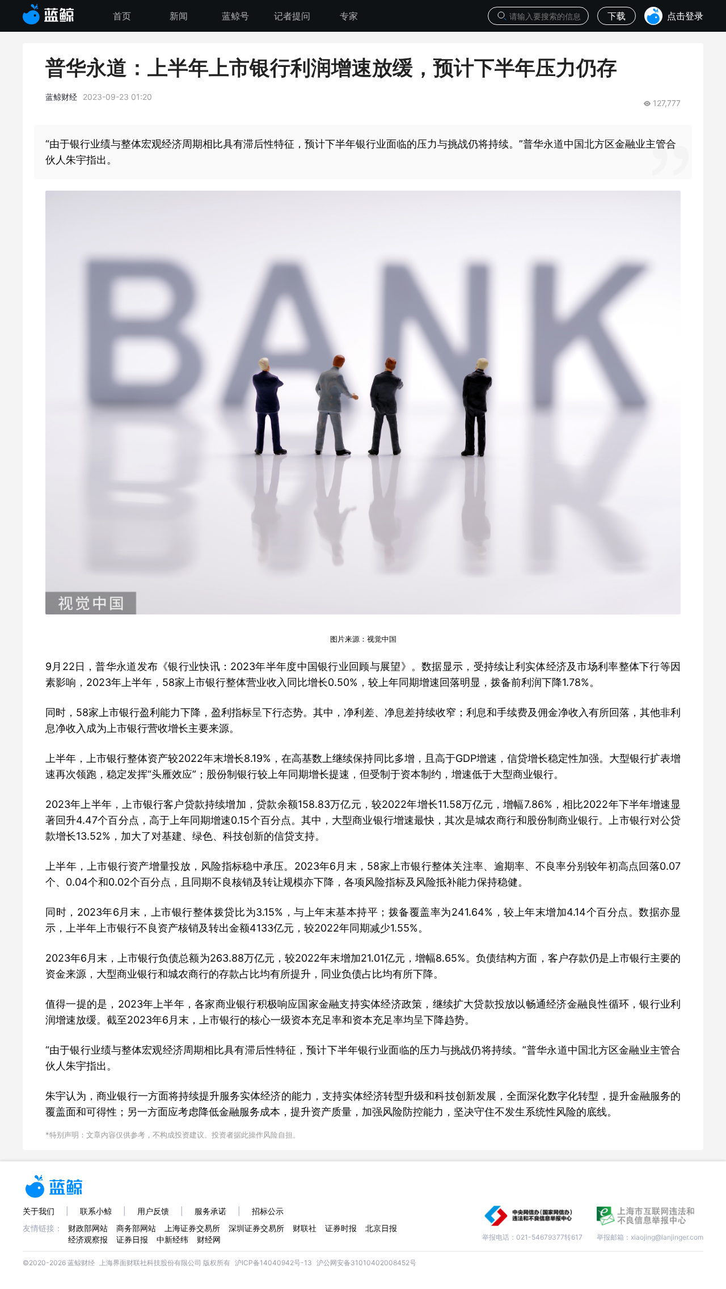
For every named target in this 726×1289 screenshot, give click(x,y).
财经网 (209, 1239)
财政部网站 (88, 1228)
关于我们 (38, 1211)
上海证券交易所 (192, 1228)
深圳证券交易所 (256, 1228)
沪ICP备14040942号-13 (273, 1262)
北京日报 (381, 1228)
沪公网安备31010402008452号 (366, 1262)
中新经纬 (172, 1239)
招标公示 (268, 1211)
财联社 (304, 1228)
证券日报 (132, 1239)
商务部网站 (136, 1228)
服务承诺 (210, 1211)
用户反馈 (153, 1211)
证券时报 (341, 1228)
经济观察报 (88, 1239)
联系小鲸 (96, 1211)
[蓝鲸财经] (48, 10)
